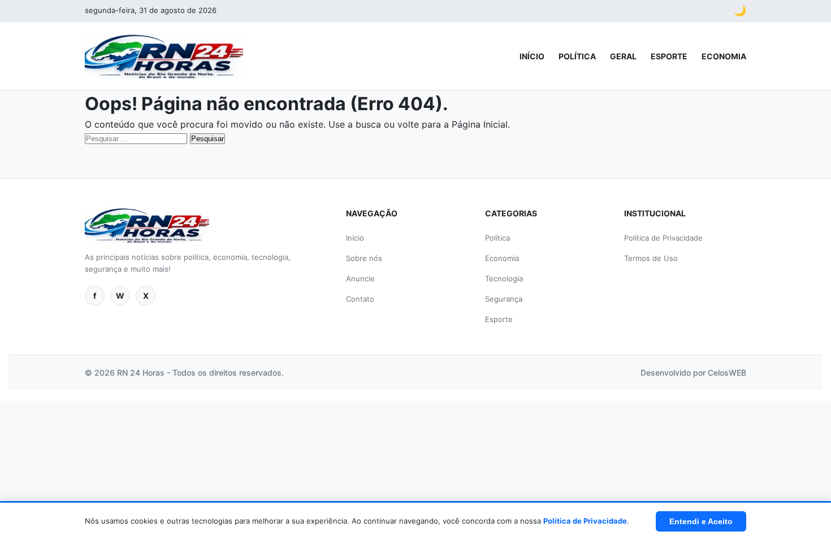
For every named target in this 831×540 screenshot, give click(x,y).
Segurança (503, 298)
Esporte (669, 56)
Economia (724, 56)
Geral (623, 56)
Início (532, 56)
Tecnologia (504, 278)
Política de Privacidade (663, 237)
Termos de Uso (651, 258)
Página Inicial (480, 124)
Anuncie (360, 278)
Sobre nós (364, 258)
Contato (360, 298)
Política (577, 56)
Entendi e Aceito (701, 521)
